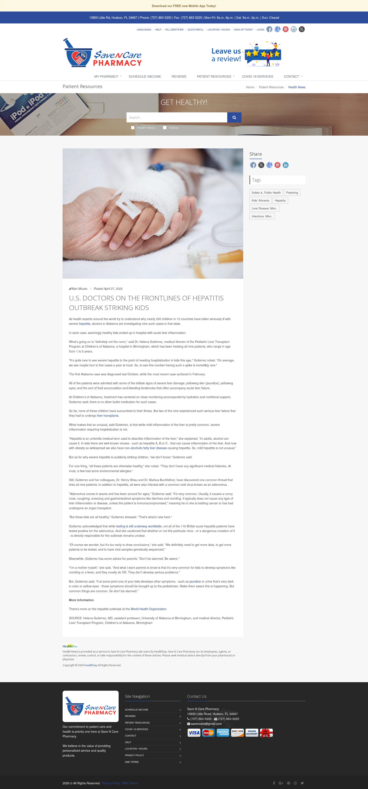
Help (158, 29)
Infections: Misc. (262, 216)
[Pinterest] (286, 29)
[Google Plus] (281, 782)
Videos (174, 127)
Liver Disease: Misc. (264, 208)
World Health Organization (148, 609)
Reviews (179, 76)
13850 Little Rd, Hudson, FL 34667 (113, 17)
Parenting (292, 192)
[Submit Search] (234, 117)
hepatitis (84, 323)
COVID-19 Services (257, 76)
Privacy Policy (134, 755)
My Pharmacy (106, 76)
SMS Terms (132, 761)
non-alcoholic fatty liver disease (146, 448)
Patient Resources (214, 76)
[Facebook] (269, 29)
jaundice (195, 581)
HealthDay (91, 665)
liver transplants (107, 415)
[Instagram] (294, 29)
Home (250, 87)
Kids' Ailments (260, 200)
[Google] (277, 29)
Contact (291, 76)
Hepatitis (280, 200)
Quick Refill (196, 29)
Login (260, 29)
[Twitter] (302, 29)
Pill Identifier (174, 29)
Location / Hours (219, 29)
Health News (146, 127)
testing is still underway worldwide (139, 526)
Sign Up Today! (243, 29)
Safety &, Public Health (266, 192)
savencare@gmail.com (206, 723)
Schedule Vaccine (145, 76)
